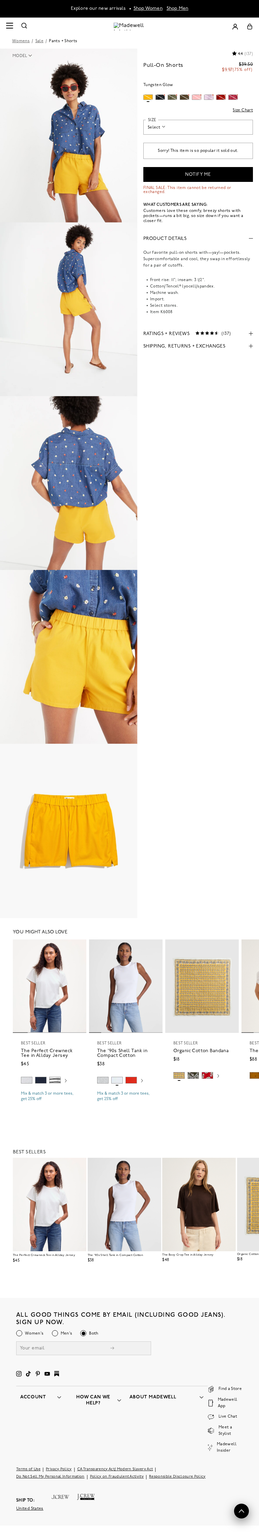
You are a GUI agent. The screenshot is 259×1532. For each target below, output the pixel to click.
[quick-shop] (49, 1104)
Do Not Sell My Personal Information (50, 1477)
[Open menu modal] (9, 26)
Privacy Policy (59, 1469)
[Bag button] (249, 26)
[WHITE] (55, 1080)
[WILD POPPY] (131, 1080)
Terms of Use (28, 1469)
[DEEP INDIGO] (41, 1080)
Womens (21, 41)
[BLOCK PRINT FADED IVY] (193, 1075)
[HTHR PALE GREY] (26, 1080)
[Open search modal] (24, 26)
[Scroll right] (65, 1081)
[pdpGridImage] (68, 135)
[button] (24, 56)
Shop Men (178, 8)
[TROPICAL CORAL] (207, 1075)
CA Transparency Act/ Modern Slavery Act (115, 1469)
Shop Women (148, 8)
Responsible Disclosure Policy (177, 1477)
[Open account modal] (235, 26)
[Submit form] (112, 1349)
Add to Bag (202, 1092)
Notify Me (198, 174)
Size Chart (243, 110)
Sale (39, 41)
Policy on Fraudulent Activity (117, 1477)
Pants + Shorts (63, 41)
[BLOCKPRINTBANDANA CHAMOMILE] (179, 1075)
